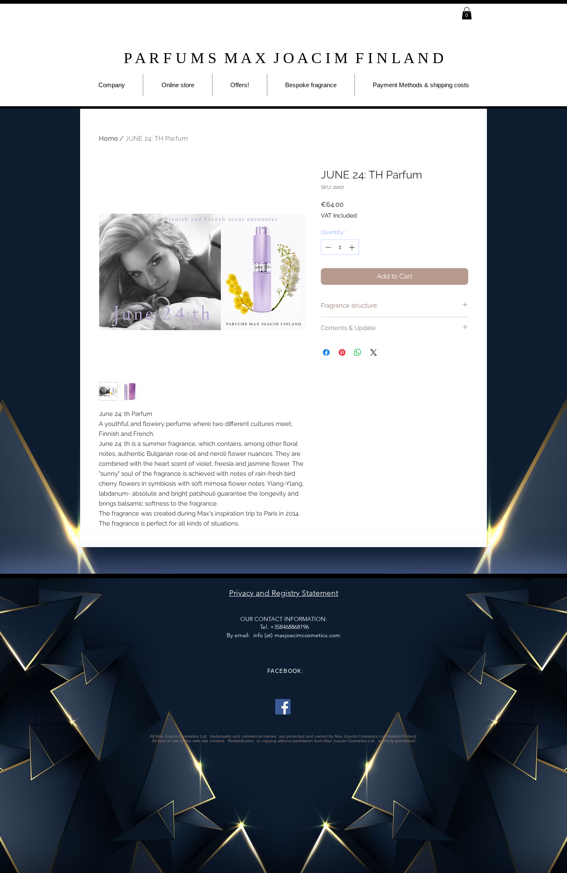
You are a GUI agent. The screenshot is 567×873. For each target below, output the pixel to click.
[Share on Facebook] (326, 352)
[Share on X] (374, 352)
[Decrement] (327, 247)
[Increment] (352, 247)
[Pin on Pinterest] (342, 352)
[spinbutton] (339, 247)
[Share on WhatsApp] (358, 352)
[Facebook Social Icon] (283, 706)
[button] (467, 13)
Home (108, 138)
